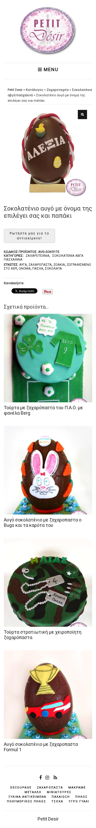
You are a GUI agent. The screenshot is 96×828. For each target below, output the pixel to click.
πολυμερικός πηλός (26, 801)
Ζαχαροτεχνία (37, 256)
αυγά (23, 265)
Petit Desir (48, 819)
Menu (50, 69)
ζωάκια (59, 265)
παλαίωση (61, 796)
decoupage (20, 787)
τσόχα (57, 801)
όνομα (25, 268)
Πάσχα (37, 268)
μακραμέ (77, 787)
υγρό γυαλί (79, 801)
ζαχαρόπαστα (40, 265)
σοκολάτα (53, 268)
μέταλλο (33, 792)
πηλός (81, 796)
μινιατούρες (59, 792)
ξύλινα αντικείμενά (27, 796)
